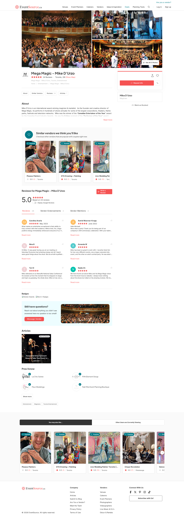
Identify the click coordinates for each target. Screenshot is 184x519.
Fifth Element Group (90, 376)
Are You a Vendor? (77, 502)
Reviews (51, 93)
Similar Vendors (37, 93)
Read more (26, 235)
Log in (159, 7)
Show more (27, 396)
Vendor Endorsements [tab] (52, 211)
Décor (102, 512)
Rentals (110, 512)
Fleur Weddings (38, 387)
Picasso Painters (33, 176)
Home (33, 83)
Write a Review (103, 192)
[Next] (107, 162)
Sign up (168, 7)
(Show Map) (70, 77)
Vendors (100, 7)
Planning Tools (138, 7)
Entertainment (43, 83)
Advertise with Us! (146, 498)
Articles (63, 93)
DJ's (112, 509)
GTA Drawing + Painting (71, 176)
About (25, 93)
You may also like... (56, 422)
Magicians (37, 404)
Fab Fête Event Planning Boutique (95, 387)
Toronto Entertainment (50, 404)
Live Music (104, 509)
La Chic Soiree (37, 376)
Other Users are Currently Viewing (128, 422)
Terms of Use (75, 512)
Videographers (106, 506)
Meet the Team (76, 506)
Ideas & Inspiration (114, 7)
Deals (127, 7)
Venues (65, 7)
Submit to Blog (76, 499)
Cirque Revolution (132, 467)
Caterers (90, 7)
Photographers (106, 502)
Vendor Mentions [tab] (79, 211)
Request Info (138, 83)
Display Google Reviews (46, 203)
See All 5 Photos (152, 62)
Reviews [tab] (28, 211)
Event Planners (77, 7)
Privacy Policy (75, 509)
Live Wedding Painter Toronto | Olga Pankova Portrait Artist (109, 176)
